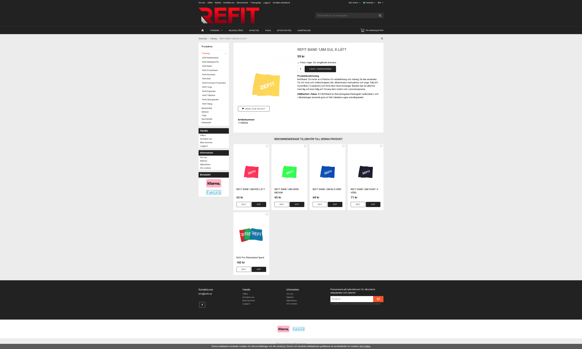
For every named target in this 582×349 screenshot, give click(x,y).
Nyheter (218, 3)
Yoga (268, 30)
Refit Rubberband (210, 57)
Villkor (210, 3)
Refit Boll (206, 78)
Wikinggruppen (299, 343)
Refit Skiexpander (210, 99)
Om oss (202, 3)
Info (243, 204)
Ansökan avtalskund (281, 3)
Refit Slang (207, 104)
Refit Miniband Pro (210, 62)
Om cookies (205, 168)
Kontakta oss (228, 3)
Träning (214, 30)
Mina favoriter (242, 3)
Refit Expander (209, 91)
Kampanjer (304, 30)
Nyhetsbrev (205, 164)
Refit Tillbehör (208, 95)
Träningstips (255, 3)
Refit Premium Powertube (214, 83)
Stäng (367, 346)
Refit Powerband (210, 70)
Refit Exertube (208, 74)
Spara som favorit (255, 109)
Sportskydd (284, 30)
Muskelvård (236, 30)
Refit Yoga (207, 87)
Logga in (267, 3)
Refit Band (207, 66)
